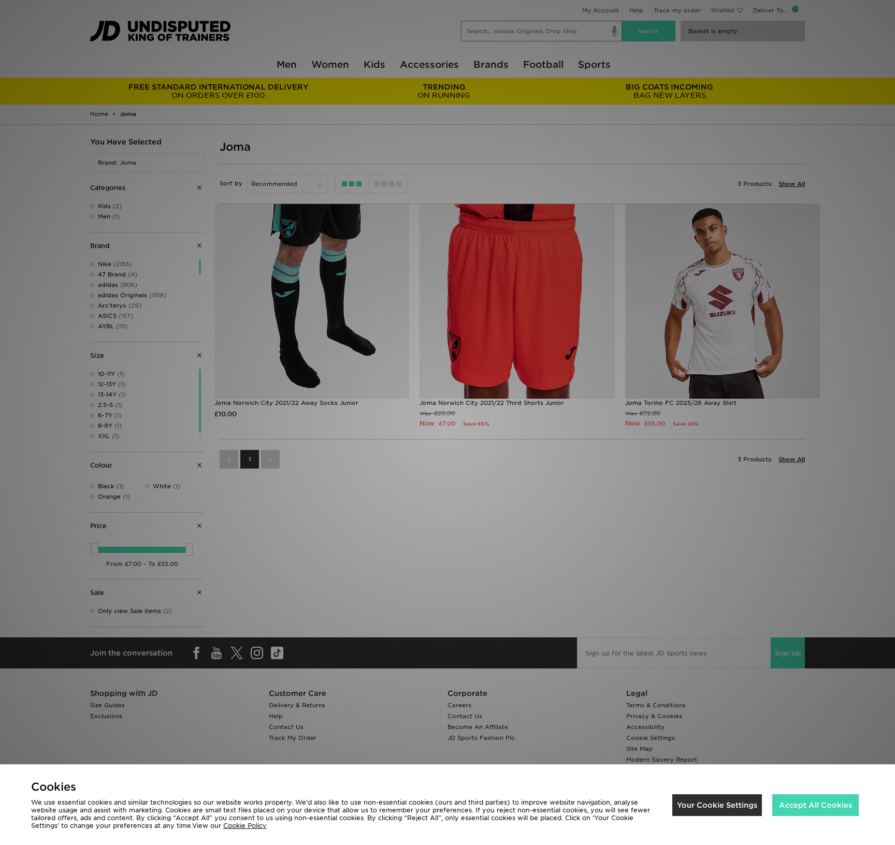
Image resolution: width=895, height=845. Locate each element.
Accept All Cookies (815, 805)
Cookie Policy (245, 825)
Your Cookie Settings (717, 805)
